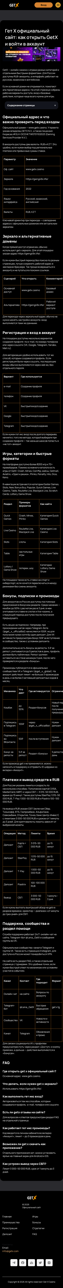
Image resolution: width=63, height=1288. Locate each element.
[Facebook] (22, 1262)
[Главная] (13, 5)
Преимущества (11, 1222)
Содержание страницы (21, 105)
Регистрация (9, 1228)
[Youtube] (31, 1262)
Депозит (7, 1234)
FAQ (34, 1234)
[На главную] (31, 1198)
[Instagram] (49, 1262)
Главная (7, 1216)
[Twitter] (40, 1262)
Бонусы (36, 1222)
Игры (35, 1216)
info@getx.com (10, 1251)
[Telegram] (13, 1262)
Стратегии (38, 1228)
